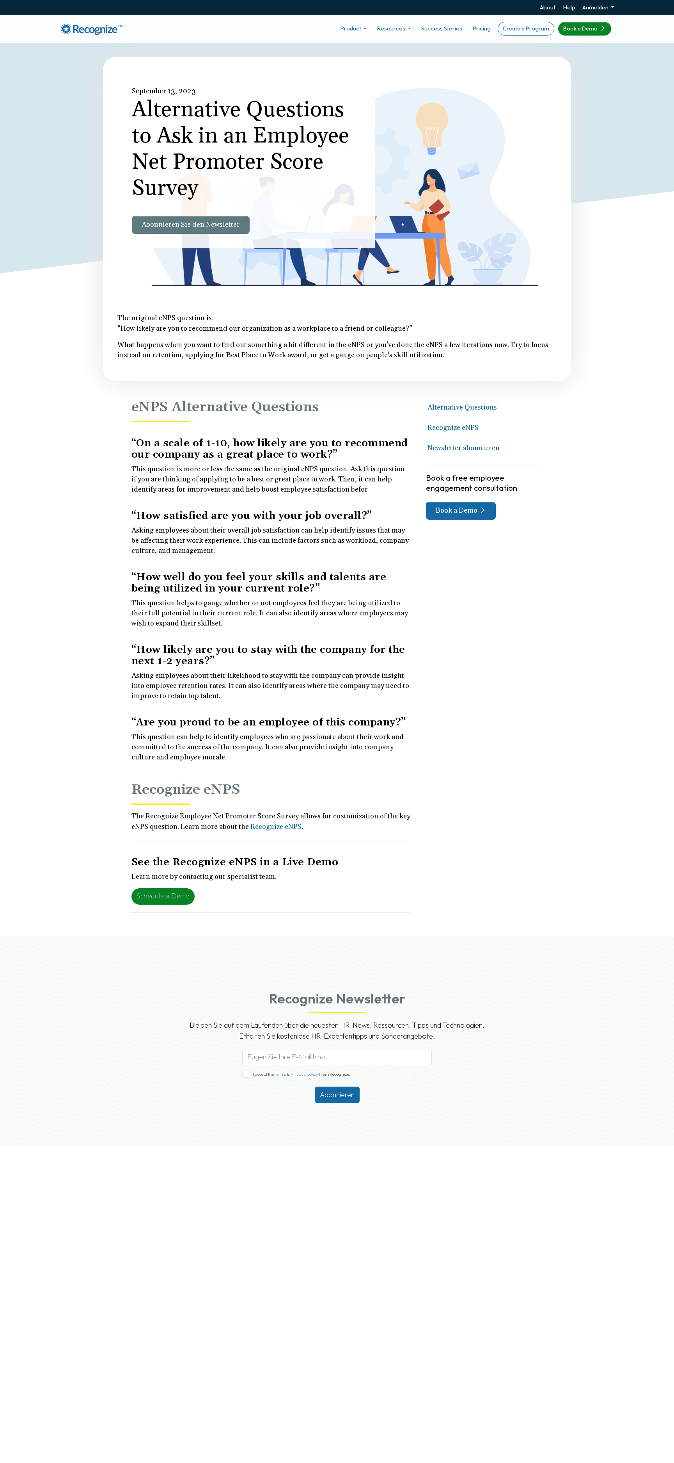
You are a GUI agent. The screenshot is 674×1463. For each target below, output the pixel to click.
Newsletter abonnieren (463, 448)
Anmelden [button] (596, 7)
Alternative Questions (462, 407)
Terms (281, 1074)
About (547, 7)
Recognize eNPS (453, 427)
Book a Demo (581, 28)
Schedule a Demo (163, 896)
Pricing (481, 28)
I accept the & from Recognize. (301, 1074)
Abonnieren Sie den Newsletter (191, 224)
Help (569, 7)
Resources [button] (391, 28)
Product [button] (351, 28)
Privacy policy (304, 1074)
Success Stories (441, 28)
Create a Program (526, 28)
